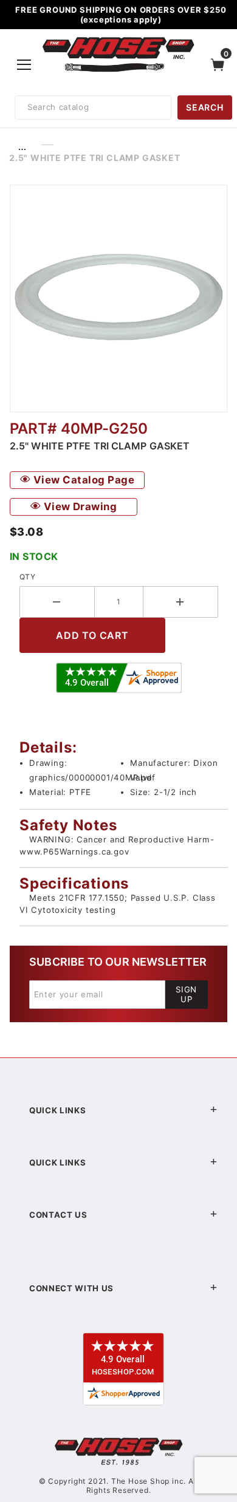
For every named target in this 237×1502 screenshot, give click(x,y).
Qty (27, 576)
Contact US (58, 1215)
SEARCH (204, 107)
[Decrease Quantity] (57, 602)
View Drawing (79, 506)
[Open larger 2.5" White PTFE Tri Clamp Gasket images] (118, 298)
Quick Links (57, 1110)
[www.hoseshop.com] (118, 39)
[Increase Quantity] (181, 602)
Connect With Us (71, 1288)
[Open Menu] (25, 64)
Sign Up (186, 994)
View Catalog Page (82, 480)
